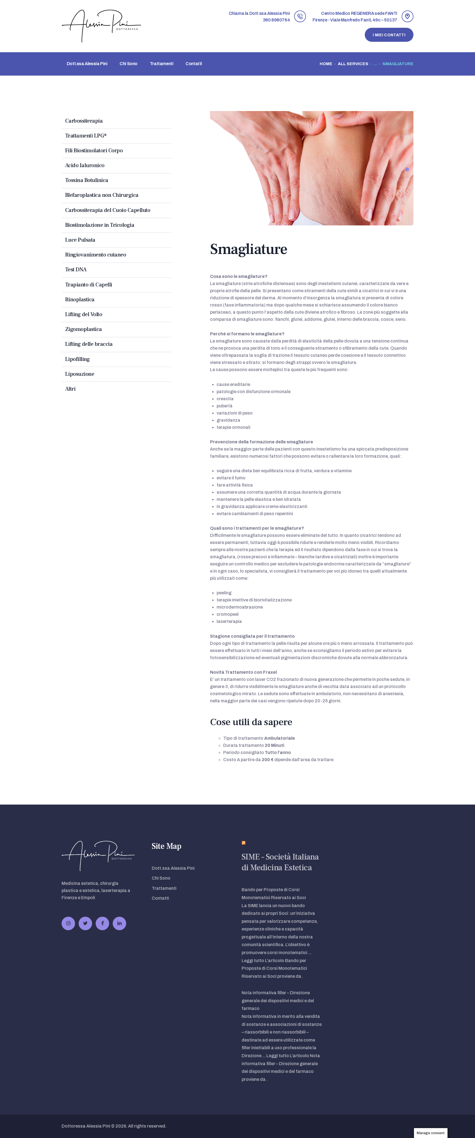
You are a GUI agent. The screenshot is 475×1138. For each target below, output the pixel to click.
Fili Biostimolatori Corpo (94, 150)
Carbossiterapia (84, 121)
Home (326, 64)
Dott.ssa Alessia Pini (173, 868)
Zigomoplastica (83, 329)
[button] (407, 169)
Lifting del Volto (83, 314)
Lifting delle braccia (89, 344)
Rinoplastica (80, 299)
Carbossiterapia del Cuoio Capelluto (107, 210)
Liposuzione (79, 374)
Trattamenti (164, 888)
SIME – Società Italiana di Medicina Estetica (280, 862)
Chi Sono (161, 878)
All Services (353, 64)
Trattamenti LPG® (86, 135)
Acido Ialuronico (84, 165)
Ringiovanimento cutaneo (95, 254)
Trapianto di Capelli (88, 284)
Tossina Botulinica (86, 180)
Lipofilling (77, 359)
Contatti (160, 898)
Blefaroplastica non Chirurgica (102, 195)
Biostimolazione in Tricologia (99, 225)
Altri (70, 389)
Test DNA (76, 269)
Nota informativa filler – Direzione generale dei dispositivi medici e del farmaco (278, 1000)
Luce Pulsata (80, 240)
